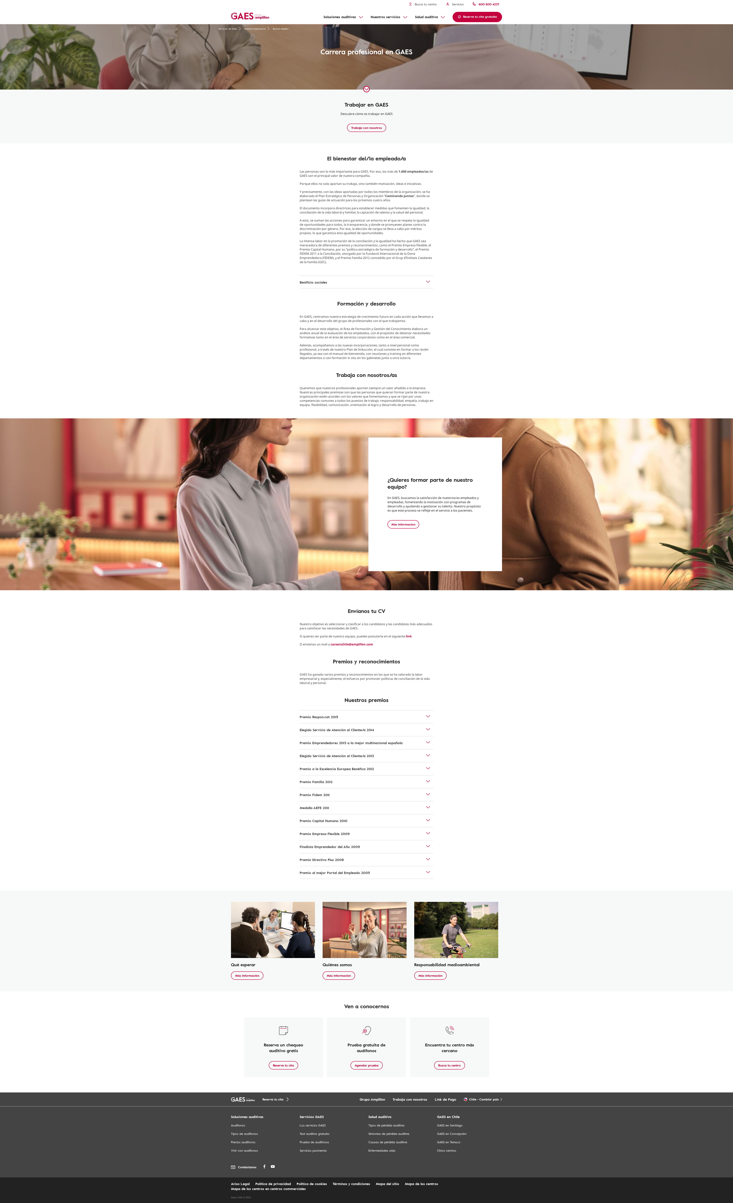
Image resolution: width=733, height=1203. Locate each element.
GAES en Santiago (450, 1125)
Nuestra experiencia (255, 28)
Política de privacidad (273, 1183)
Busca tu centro (449, 1065)
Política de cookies (312, 1183)
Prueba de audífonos (314, 1142)
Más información (247, 975)
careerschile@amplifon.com (352, 644)
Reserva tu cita (283, 1065)
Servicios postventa (313, 1150)
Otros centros (446, 1150)
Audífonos (238, 1125)
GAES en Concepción (452, 1133)
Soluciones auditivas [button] (340, 16)
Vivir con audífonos (244, 1150)
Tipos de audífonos (244, 1133)
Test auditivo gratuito (314, 1133)
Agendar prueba (367, 1065)
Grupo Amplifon (372, 1099)
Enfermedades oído (382, 1150)
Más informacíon (403, 524)
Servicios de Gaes (227, 28)
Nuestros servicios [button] (385, 16)
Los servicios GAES (313, 1125)
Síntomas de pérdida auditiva (388, 1133)
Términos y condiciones (351, 1183)
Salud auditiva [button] (426, 16)
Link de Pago (445, 1099)
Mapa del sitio (387, 1183)
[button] (477, 17)
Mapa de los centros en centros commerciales (268, 1188)
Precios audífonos (243, 1142)
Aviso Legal (240, 1183)
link (409, 636)
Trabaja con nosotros (366, 127)
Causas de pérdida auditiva (387, 1142)
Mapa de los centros (421, 1183)
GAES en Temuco (448, 1142)
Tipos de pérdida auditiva (386, 1125)
